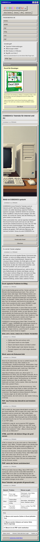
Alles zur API (20, 235)
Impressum (28, 12)
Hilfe (21, 12)
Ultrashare (20, 243)
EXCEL (6, 21)
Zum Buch (20, 106)
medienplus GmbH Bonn (16, 538)
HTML (5, 32)
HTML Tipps (8, 58)
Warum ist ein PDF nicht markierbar (17, 527)
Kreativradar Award (20, 239)
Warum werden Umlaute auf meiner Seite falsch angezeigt (18, 523)
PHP (5, 39)
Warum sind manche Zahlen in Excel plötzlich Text (20, 517)
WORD (6, 24)
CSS (5, 35)
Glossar (16, 12)
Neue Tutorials (8, 12)
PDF (5, 28)
